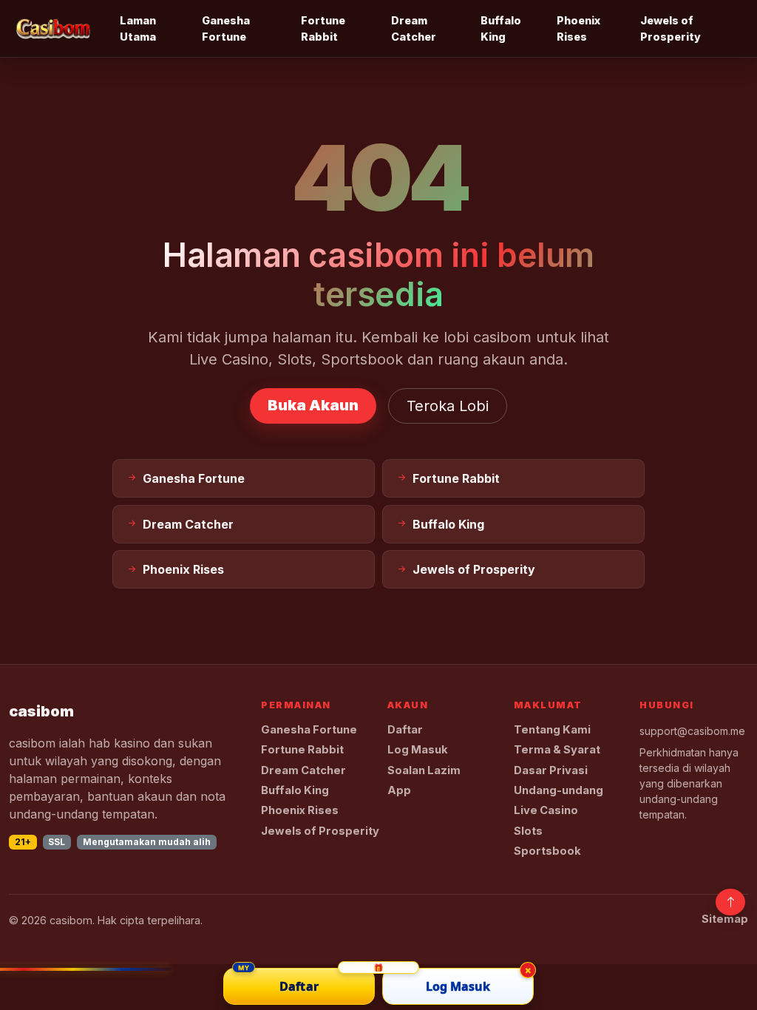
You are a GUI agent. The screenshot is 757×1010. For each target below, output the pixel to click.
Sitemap (725, 919)
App (399, 790)
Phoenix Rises (578, 28)
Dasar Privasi (551, 770)
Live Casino (546, 810)
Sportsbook (547, 851)
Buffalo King (501, 28)
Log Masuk (417, 749)
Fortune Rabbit (323, 28)
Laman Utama (138, 28)
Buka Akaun (313, 405)
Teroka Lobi (448, 406)
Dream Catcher (413, 28)
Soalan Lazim (424, 770)
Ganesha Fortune (226, 28)
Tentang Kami (552, 729)
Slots (528, 831)
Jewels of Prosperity (670, 28)
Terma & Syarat (557, 749)
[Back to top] (730, 902)
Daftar (405, 729)
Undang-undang (558, 790)
